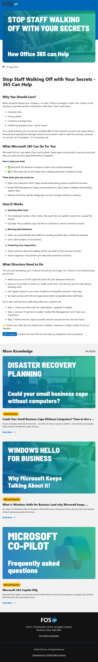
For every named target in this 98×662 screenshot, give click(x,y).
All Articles (90, 351)
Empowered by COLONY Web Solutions (49, 655)
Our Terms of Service (49, 635)
